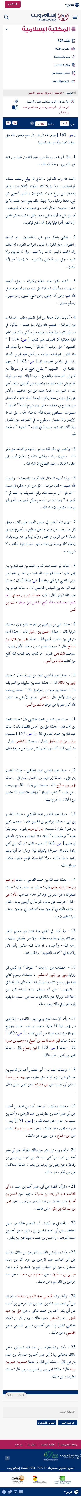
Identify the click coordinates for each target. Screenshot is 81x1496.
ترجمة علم (68, 1422)
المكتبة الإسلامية (46, 29)
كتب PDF (64, 40)
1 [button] (67, 123)
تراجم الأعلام (61, 81)
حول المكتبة (62, 57)
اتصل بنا (32, 1444)
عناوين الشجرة (46, 1422)
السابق (20, 1395)
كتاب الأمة (62, 48)
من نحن (19, 1444)
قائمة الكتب (62, 65)
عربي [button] (70, 4)
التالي (11, 1395)
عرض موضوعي (61, 73)
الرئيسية (69, 93)
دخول (12, 4)
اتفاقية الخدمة (48, 1444)
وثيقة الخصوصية (68, 1444)
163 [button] (42, 124)
